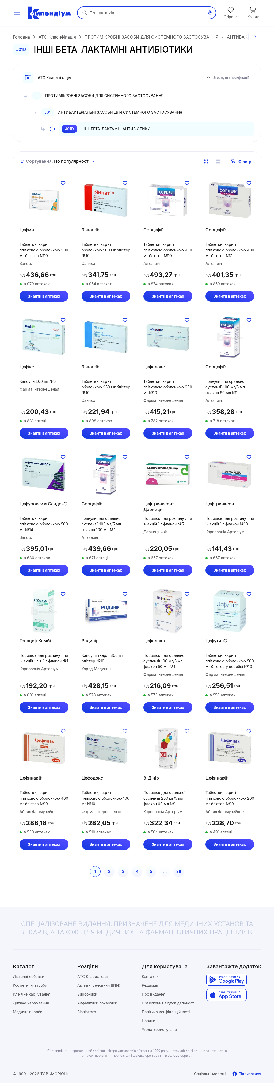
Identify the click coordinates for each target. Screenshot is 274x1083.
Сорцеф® (153, 229)
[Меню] (17, 13)
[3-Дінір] (167, 748)
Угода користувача (159, 1029)
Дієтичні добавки (28, 976)
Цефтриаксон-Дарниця (158, 506)
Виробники (87, 994)
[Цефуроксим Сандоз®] (44, 474)
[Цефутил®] (230, 611)
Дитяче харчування (31, 1003)
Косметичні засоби (30, 985)
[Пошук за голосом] (209, 13)
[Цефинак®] (44, 748)
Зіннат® (90, 229)
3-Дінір (151, 778)
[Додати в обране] (63, 183)
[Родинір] (106, 611)
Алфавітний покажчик (97, 1003)
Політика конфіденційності (166, 1012)
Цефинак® (31, 778)
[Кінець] (254, 37)
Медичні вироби (27, 1012)
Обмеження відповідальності (168, 1003)
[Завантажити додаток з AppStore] (226, 995)
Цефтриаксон (220, 503)
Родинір (90, 640)
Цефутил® (216, 640)
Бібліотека (86, 1012)
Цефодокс (154, 366)
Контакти (150, 976)
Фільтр (244, 161)
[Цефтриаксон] (230, 474)
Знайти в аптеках (44, 296)
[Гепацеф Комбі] (44, 611)
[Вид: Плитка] (206, 161)
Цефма (27, 229)
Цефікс (27, 366)
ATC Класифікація (93, 976)
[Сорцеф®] (167, 200)
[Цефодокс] (167, 337)
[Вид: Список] (218, 161)
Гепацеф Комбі (35, 640)
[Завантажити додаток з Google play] (226, 980)
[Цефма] (44, 200)
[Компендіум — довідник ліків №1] (49, 12)
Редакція (150, 985)
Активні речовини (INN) (98, 985)
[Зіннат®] (106, 200)
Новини (148, 1020)
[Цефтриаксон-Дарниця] (167, 474)
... (165, 871)
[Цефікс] (44, 337)
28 (178, 871)
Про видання (153, 994)
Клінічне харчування (31, 994)
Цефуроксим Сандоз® (43, 503)
